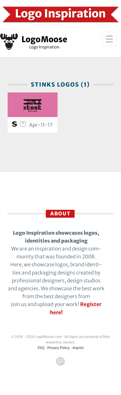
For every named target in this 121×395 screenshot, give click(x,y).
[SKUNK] (33, 104)
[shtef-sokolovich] (15, 125)
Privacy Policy (58, 348)
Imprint (78, 348)
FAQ (41, 348)
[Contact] (60, 361)
